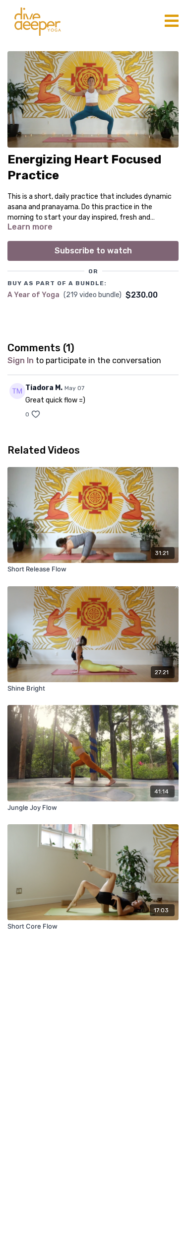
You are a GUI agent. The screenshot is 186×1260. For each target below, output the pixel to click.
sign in (20, 360)
